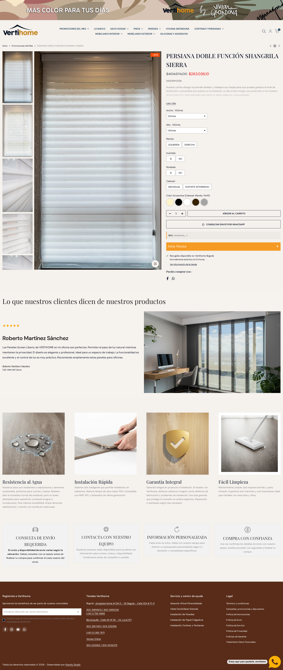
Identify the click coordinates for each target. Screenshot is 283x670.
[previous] (41, 160)
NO (180, 158)
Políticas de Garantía (236, 636)
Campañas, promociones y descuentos (245, 609)
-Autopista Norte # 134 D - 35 (114, 603)
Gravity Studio (72, 664)
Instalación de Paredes (182, 614)
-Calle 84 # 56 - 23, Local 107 (115, 619)
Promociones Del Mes (22, 45)
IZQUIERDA (173, 144)
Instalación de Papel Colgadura (186, 619)
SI (171, 158)
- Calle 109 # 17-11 (144, 603)
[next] (154, 160)
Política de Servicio (235, 625)
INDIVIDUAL (174, 186)
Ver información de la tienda (183, 264)
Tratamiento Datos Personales (241, 642)
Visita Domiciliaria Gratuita (184, 608)
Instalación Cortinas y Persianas (187, 625)
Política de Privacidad (236, 631)
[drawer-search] (264, 31)
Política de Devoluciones (238, 614)
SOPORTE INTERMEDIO (197, 186)
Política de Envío (234, 620)
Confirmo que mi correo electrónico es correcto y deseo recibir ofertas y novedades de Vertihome (41, 620)
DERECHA (189, 144)
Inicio (5, 45)
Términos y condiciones (237, 603)
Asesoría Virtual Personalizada (186, 603)
